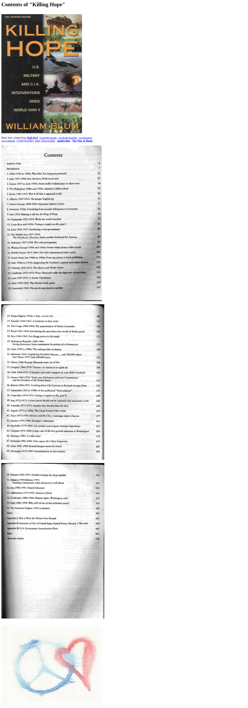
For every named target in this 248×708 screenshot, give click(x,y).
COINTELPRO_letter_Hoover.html (36, 140)
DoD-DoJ (32, 137)
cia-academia (8, 140)
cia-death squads (48, 137)
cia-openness (85, 137)
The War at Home (82, 140)
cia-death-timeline (67, 137)
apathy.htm (63, 140)
